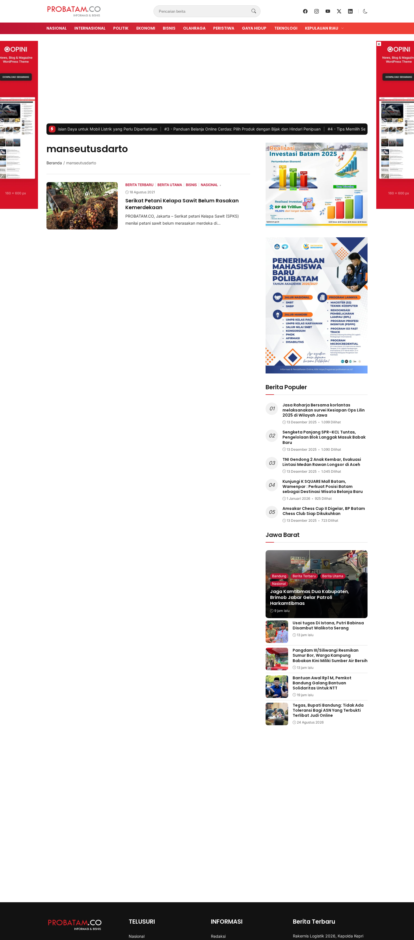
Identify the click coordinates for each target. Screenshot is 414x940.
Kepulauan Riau (321, 28)
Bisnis (169, 28)
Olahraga (194, 28)
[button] (365, 11)
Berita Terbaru (304, 576)
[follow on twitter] (339, 11)
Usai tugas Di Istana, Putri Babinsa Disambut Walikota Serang (328, 625)
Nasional (56, 28)
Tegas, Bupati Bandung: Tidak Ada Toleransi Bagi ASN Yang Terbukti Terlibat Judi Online (328, 710)
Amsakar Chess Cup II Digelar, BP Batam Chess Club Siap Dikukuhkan (323, 511)
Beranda (54, 162)
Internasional (90, 28)
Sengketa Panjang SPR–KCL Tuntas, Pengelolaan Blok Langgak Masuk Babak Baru (324, 437)
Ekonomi (145, 28)
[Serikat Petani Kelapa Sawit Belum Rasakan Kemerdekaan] (82, 225)
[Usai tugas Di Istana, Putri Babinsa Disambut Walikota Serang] (277, 639)
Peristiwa (223, 28)
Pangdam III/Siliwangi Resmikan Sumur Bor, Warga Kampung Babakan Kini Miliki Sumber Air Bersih (330, 655)
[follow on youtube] (327, 11)
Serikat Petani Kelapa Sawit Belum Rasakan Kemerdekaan (182, 204)
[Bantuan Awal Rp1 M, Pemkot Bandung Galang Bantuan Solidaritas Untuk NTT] (277, 694)
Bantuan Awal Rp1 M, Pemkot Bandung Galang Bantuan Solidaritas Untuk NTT (322, 683)
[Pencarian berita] (254, 11)
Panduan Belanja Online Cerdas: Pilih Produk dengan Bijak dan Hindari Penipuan (216, 129)
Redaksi (218, 936)
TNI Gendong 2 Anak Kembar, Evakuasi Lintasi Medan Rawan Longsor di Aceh (321, 462)
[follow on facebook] (305, 11)
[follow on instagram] (316, 11)
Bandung (279, 576)
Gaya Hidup (254, 28)
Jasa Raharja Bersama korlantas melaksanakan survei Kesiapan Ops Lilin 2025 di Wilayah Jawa (323, 410)
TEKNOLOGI (285, 28)
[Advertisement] (207, 81)
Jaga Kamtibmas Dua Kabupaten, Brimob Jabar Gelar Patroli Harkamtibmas (309, 597)
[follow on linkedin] (350, 11)
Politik (120, 28)
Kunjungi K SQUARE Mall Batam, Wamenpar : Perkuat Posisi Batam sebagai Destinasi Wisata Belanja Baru (322, 486)
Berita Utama (332, 576)
